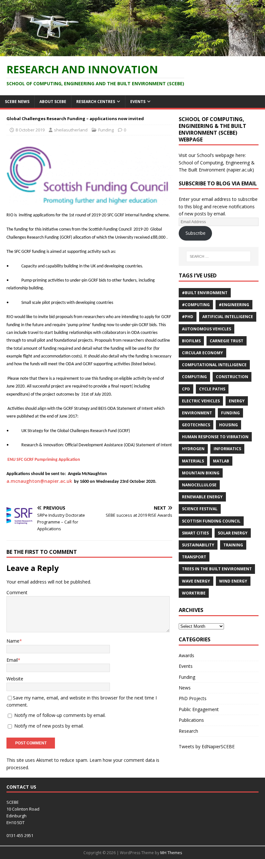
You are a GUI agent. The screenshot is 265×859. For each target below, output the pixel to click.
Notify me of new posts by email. (49, 726)
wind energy (233, 581)
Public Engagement (199, 709)
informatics (227, 448)
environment (197, 413)
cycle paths (212, 389)
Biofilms (191, 341)
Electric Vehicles (201, 401)
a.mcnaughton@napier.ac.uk (39, 481)
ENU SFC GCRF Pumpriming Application (43, 459)
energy (237, 401)
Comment (16, 592)
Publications (191, 720)
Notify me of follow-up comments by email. (60, 715)
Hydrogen (193, 448)
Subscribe (196, 233)
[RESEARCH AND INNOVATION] (132, 52)
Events (137, 101)
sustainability (198, 545)
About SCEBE (52, 101)
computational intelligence (214, 364)
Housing (228, 425)
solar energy (233, 533)
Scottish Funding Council (211, 521)
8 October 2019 (30, 130)
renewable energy (202, 497)
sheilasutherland (71, 130)
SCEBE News (17, 101)
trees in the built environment (217, 569)
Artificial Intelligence (227, 316)
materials (193, 461)
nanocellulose (199, 485)
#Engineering (234, 304)
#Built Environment (205, 292)
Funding (106, 130)
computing (194, 376)
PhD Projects (193, 698)
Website (14, 679)
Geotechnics (196, 425)
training (233, 545)
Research (188, 731)
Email (12, 660)
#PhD (187, 316)
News (185, 688)
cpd (186, 389)
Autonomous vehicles (206, 329)
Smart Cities (195, 533)
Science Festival (199, 509)
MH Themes (171, 852)
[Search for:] (218, 256)
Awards (186, 655)
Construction (232, 376)
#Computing (196, 304)
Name (12, 641)
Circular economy (202, 353)
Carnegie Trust (226, 341)
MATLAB (221, 461)
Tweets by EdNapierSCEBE (207, 746)
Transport (194, 557)
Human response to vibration (215, 437)
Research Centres (95, 101)
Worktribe (194, 593)
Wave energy (196, 581)
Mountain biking (200, 473)
